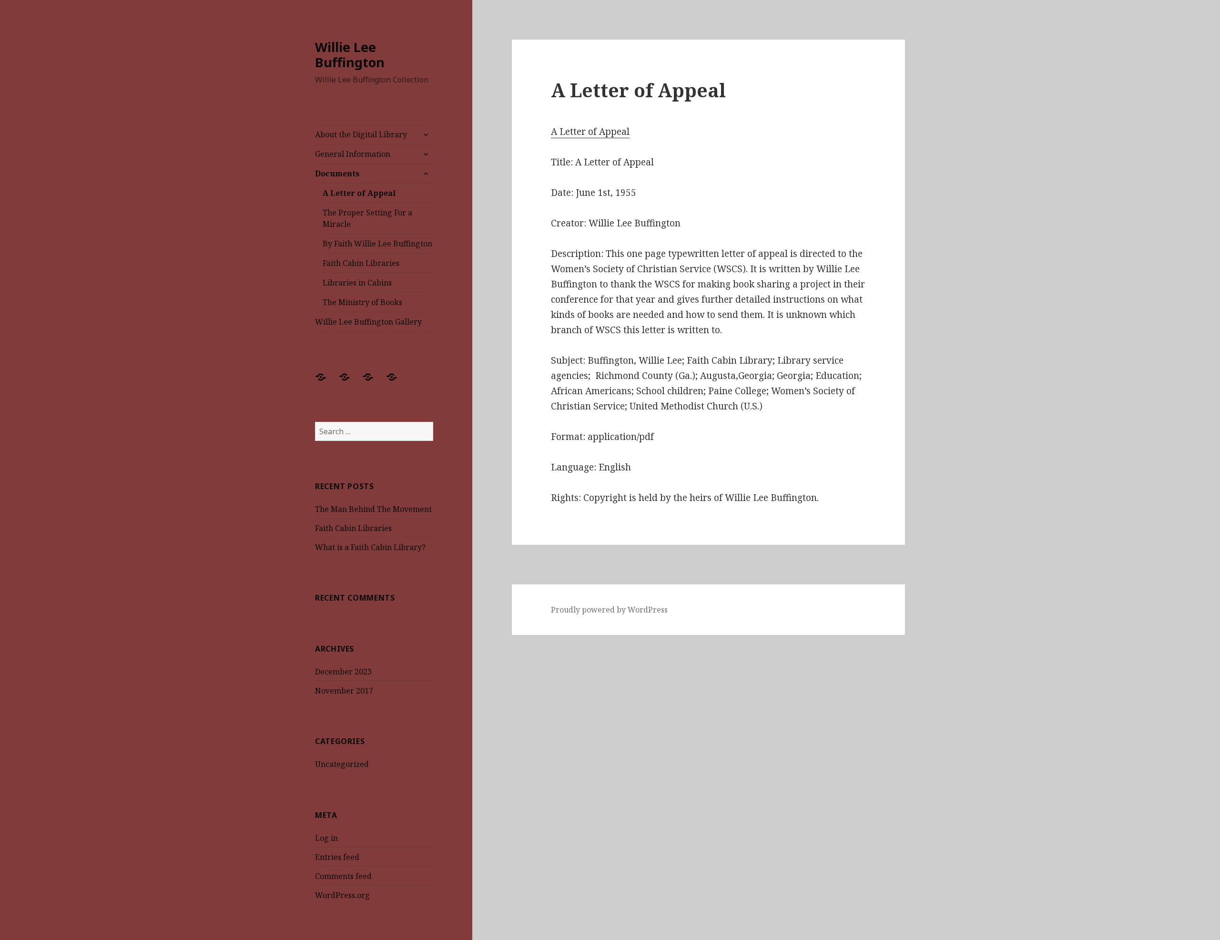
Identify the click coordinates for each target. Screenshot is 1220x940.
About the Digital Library (361, 134)
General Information (352, 154)
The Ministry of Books (362, 302)
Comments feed (343, 876)
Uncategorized (342, 764)
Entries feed (337, 857)
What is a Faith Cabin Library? (370, 547)
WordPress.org (342, 895)
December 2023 (343, 671)
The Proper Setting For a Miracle (367, 218)
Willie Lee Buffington (350, 54)
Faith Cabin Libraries (361, 263)
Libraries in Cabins (357, 282)
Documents (337, 173)
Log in (326, 838)
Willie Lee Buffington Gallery (368, 322)
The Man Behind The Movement (373, 509)
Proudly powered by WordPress (609, 609)
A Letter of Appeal (359, 193)
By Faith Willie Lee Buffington (377, 243)
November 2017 (344, 690)
